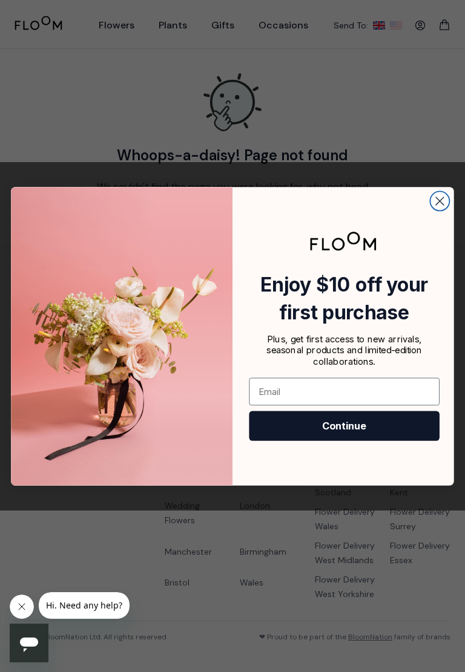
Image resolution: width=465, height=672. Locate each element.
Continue (344, 425)
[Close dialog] (439, 200)
